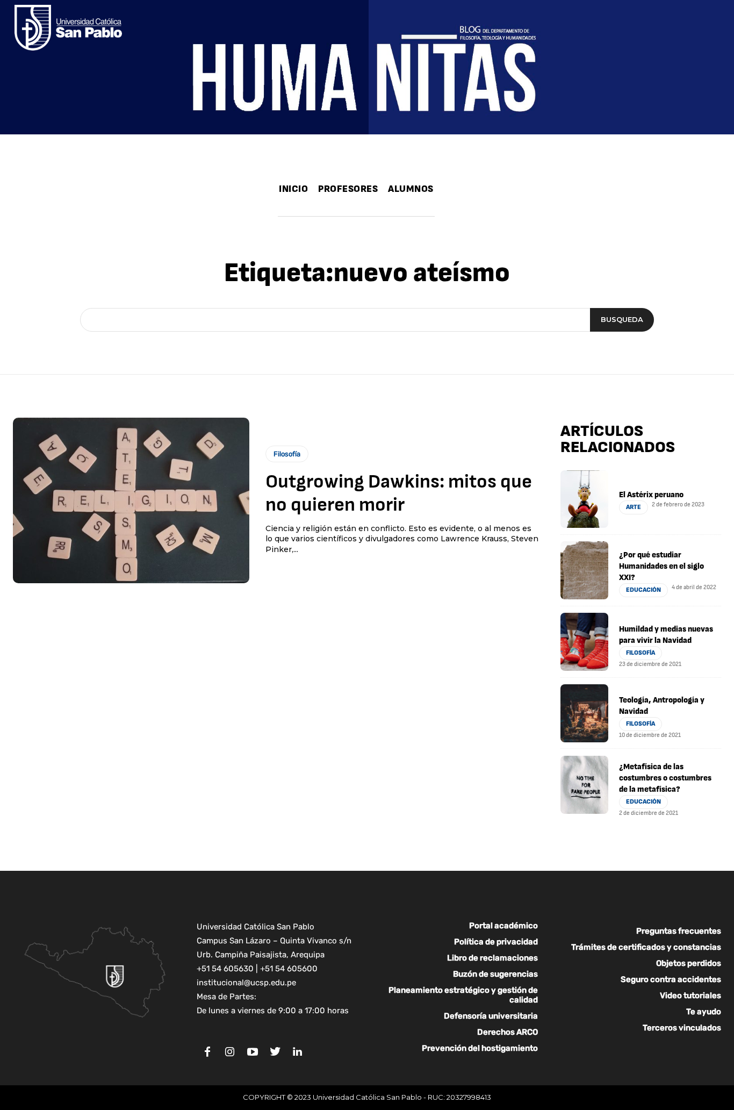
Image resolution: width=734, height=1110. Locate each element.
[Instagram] (230, 1052)
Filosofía (287, 454)
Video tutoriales (690, 995)
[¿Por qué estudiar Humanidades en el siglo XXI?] (584, 570)
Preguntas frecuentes (678, 931)
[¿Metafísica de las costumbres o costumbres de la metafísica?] (584, 785)
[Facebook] (207, 1052)
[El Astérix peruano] (584, 499)
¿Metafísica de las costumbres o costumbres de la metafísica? (665, 778)
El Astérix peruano (651, 495)
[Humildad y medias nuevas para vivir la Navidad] (584, 642)
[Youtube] (252, 1052)
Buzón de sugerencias (495, 974)
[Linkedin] (297, 1052)
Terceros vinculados (682, 1028)
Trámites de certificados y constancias (646, 947)
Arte (633, 507)
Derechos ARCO (507, 1032)
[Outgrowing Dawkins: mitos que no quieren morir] (131, 500)
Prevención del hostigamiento (480, 1048)
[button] (445, 206)
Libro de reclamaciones (492, 958)
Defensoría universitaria (491, 1016)
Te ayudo (703, 1011)
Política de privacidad (496, 942)
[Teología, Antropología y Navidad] (584, 713)
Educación (643, 590)
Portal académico (503, 925)
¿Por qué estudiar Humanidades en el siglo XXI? (661, 566)
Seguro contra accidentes (671, 979)
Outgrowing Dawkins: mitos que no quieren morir (398, 493)
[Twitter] (275, 1052)
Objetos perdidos (688, 963)
